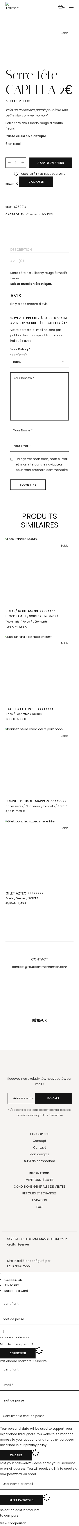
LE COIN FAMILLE (15, 616)
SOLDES (47, 214)
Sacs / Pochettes (17, 714)
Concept (39, 1140)
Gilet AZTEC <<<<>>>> (24, 893)
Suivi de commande (39, 1161)
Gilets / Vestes (15, 898)
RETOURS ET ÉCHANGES (39, 1193)
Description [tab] (21, 249)
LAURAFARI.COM (19, 1266)
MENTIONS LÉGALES (40, 1180)
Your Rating (20, 349)
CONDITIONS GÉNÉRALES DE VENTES (39, 1186)
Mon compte (40, 1154)
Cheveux (33, 214)
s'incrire (41, 1361)
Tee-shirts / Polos (17, 621)
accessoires (14, 806)
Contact (39, 1147)
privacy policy (36, 1445)
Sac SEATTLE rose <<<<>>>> (29, 709)
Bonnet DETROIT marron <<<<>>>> (35, 801)
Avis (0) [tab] (17, 261)
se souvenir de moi (14, 1337)
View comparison (13, 1523)
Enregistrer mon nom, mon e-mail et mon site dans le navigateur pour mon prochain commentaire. (42, 464)
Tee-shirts (49, 616)
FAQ (39, 1207)
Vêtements (40, 621)
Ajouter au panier (51, 162)
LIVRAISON (39, 1200)
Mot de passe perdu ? (16, 1344)
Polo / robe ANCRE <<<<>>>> (30, 611)
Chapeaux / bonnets (40, 806)
